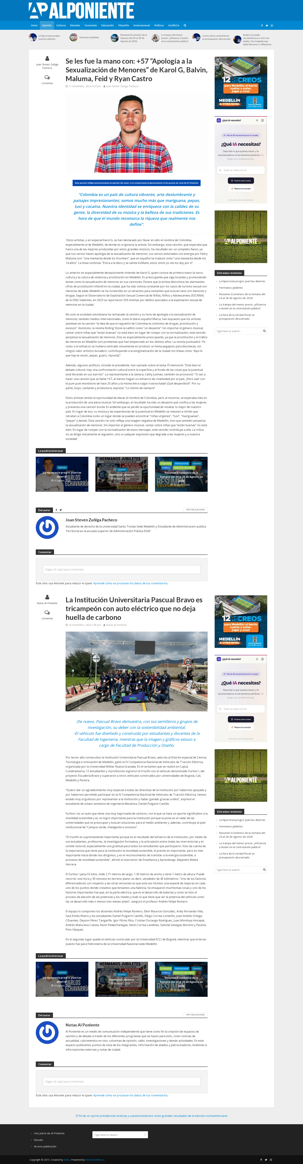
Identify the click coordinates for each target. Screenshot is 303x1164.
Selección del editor (184, 467)
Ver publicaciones (195, 509)
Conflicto (173, 25)
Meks (67, 1159)
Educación (107, 25)
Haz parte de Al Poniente (49, 1133)
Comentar (47, 83)
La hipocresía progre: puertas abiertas (49, 37)
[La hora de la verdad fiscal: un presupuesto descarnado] (196, 37)
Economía (91, 25)
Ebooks (38, 1140)
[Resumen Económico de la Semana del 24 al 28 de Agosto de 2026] (115, 38)
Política (159, 25)
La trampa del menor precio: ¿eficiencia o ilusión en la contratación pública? (174, 38)
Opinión (47, 25)
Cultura (61, 25)
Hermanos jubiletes (89, 37)
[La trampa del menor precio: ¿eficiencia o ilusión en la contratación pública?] (156, 38)
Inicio (34, 25)
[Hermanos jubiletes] (74, 37)
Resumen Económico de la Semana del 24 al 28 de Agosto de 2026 (133, 38)
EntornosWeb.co (94, 1159)
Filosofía (123, 25)
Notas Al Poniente (47, 603)
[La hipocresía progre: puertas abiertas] (33, 37)
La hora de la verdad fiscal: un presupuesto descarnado (216, 37)
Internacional (141, 25)
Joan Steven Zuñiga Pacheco (47, 66)
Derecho (75, 25)
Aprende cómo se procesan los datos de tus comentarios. (130, 583)
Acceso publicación (45, 1146)
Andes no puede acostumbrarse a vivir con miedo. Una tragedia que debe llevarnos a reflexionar (257, 39)
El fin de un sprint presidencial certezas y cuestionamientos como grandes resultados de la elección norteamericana (151, 1116)
